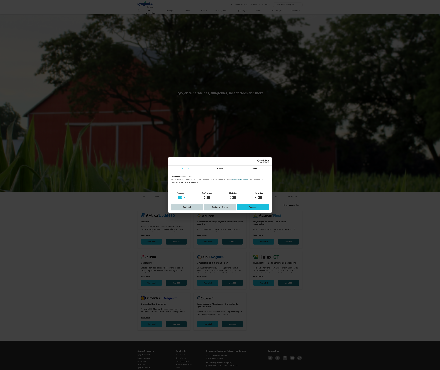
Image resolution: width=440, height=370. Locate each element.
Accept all (253, 207)
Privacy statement (240, 180)
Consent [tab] (185, 169)
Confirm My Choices (220, 207)
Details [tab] (220, 169)
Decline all (187, 207)
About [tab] (254, 169)
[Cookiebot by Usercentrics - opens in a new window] (259, 161)
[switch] (207, 197)
